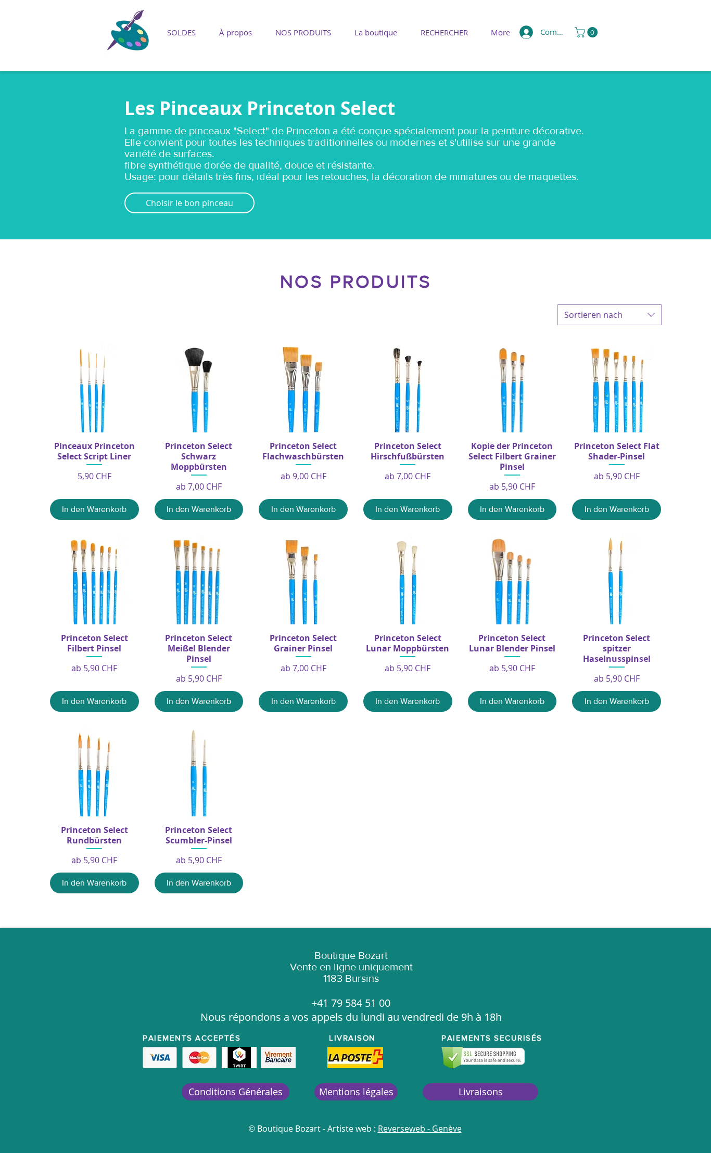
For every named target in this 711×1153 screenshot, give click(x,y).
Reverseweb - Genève (420, 1128)
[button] (302, 32)
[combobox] (609, 314)
